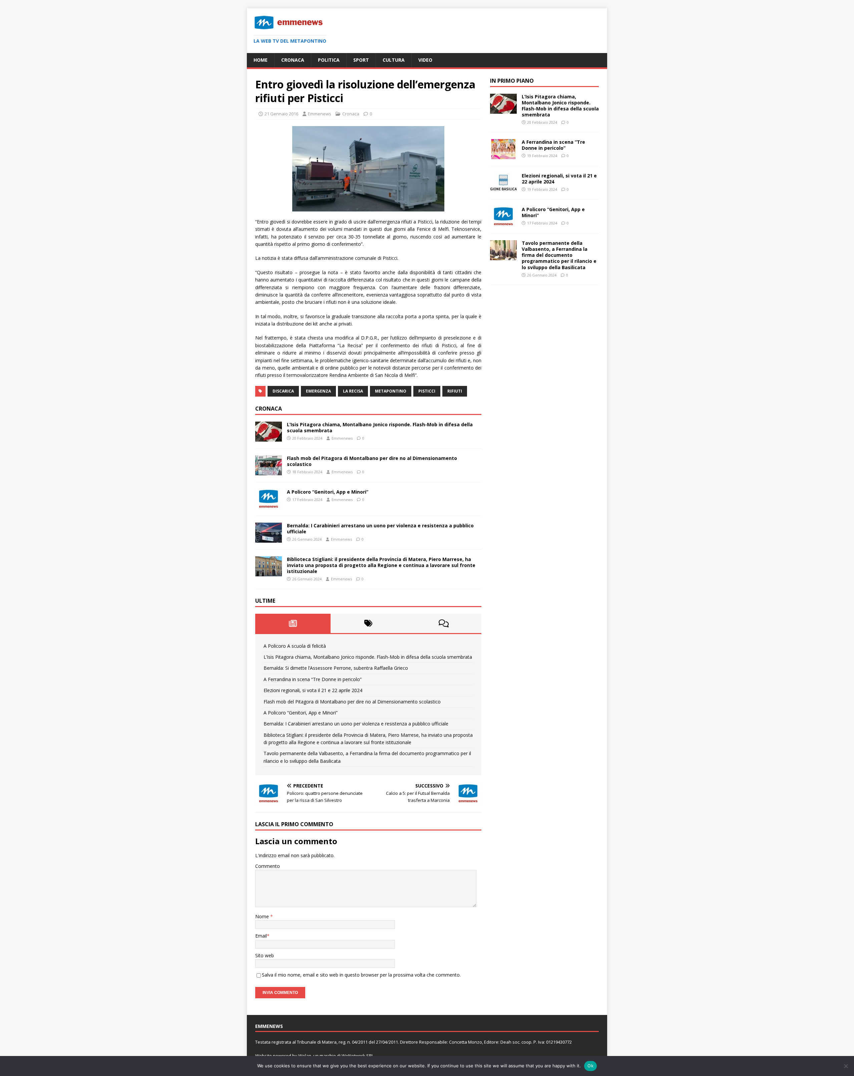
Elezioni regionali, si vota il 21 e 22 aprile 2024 (313, 690)
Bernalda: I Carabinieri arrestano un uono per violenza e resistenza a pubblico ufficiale (380, 528)
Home (261, 60)
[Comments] (443, 623)
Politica (329, 60)
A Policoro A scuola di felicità (295, 646)
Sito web (264, 955)
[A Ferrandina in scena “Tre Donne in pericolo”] (503, 155)
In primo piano (512, 80)
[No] (845, 1066)
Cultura (394, 60)
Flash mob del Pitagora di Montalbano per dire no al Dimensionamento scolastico (372, 461)
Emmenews (319, 114)
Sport (361, 60)
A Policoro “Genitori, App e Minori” (327, 492)
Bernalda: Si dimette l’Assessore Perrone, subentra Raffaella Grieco (336, 668)
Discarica (283, 391)
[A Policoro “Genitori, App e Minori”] (268, 505)
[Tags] (368, 623)
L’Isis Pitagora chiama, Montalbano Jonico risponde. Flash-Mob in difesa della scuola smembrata (380, 427)
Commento (267, 866)
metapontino (390, 391)
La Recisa (353, 391)
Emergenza (318, 391)
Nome (262, 916)
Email (261, 936)
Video (425, 60)
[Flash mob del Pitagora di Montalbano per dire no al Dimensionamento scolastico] (268, 471)
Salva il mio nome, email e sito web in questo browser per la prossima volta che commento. (361, 975)
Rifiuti (454, 391)
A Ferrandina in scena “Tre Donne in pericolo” (313, 679)
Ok (590, 1065)
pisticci (426, 391)
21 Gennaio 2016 (281, 114)
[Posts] (293, 623)
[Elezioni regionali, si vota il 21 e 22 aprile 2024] (503, 189)
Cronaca (292, 60)
